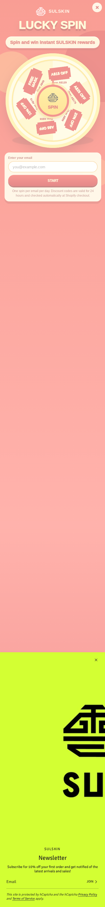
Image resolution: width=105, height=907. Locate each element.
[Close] (96, 660)
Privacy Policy (87, 894)
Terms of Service (23, 899)
